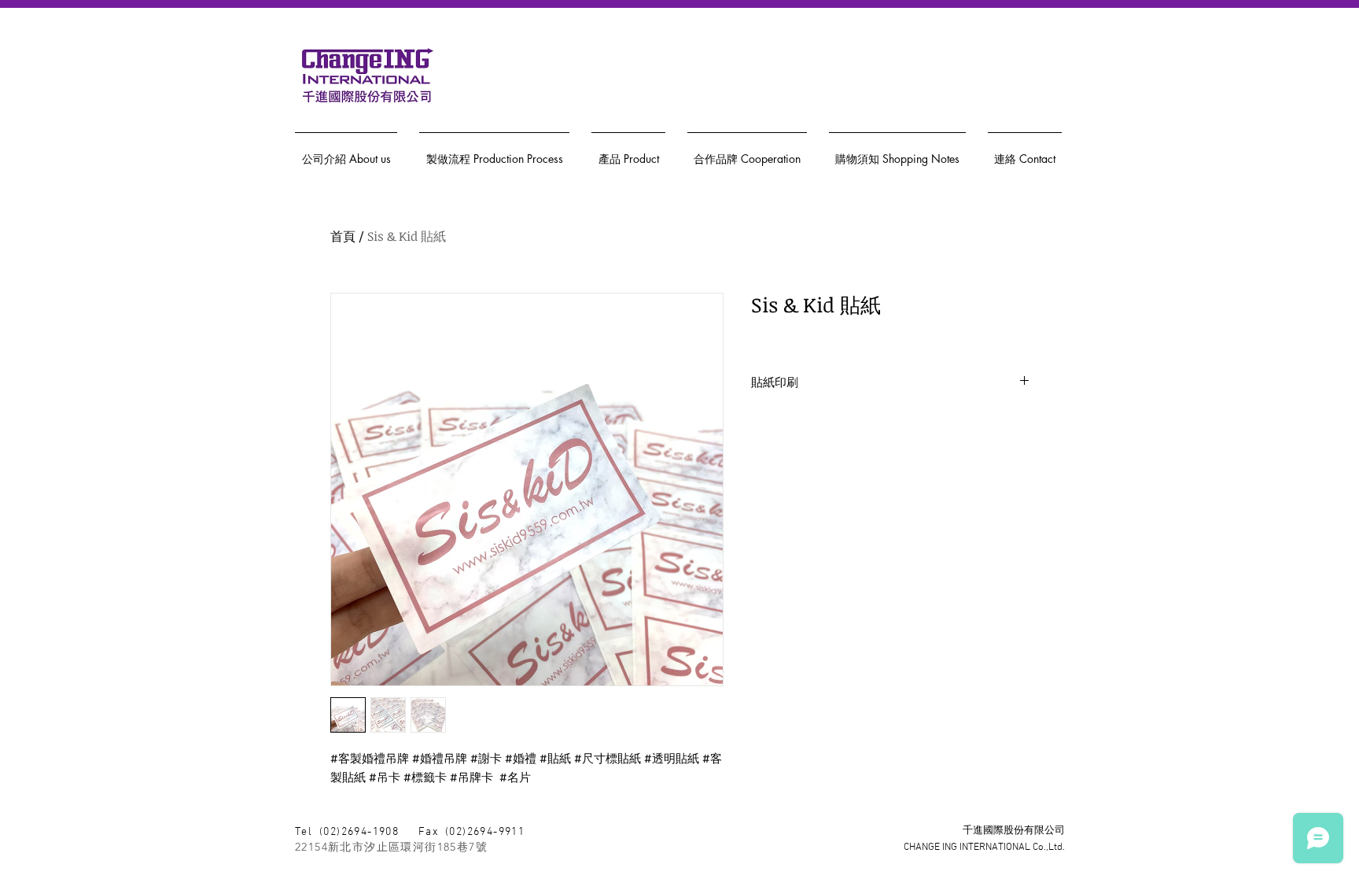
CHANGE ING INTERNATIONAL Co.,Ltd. (984, 847)
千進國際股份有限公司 (1014, 831)
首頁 (342, 236)
